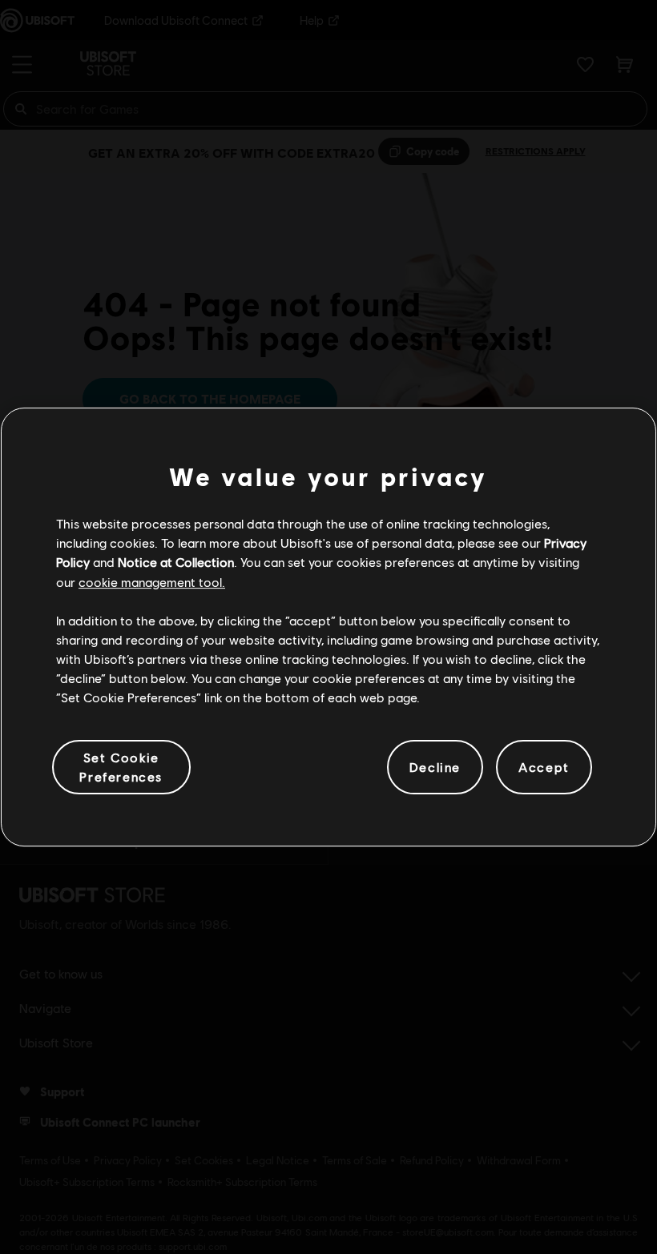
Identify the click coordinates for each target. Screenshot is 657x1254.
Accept (544, 766)
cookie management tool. (152, 581)
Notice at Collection (176, 561)
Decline (435, 766)
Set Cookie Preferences (121, 767)
